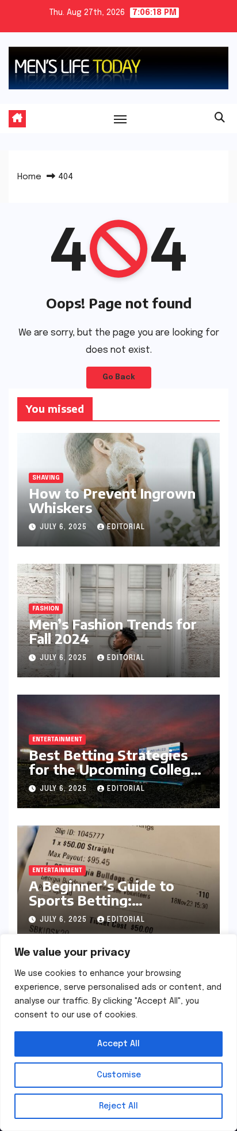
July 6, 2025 (64, 527)
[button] (220, 118)
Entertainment (57, 739)
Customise (119, 1075)
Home (29, 177)
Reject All (118, 1106)
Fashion (45, 609)
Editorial (126, 527)
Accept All (118, 1044)
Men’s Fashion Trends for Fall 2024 (113, 631)
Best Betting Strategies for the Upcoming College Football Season (113, 769)
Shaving (46, 478)
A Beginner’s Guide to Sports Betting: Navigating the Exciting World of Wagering (107, 907)
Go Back (118, 377)
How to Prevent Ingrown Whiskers (112, 500)
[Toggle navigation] (120, 119)
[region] (118, 1032)
